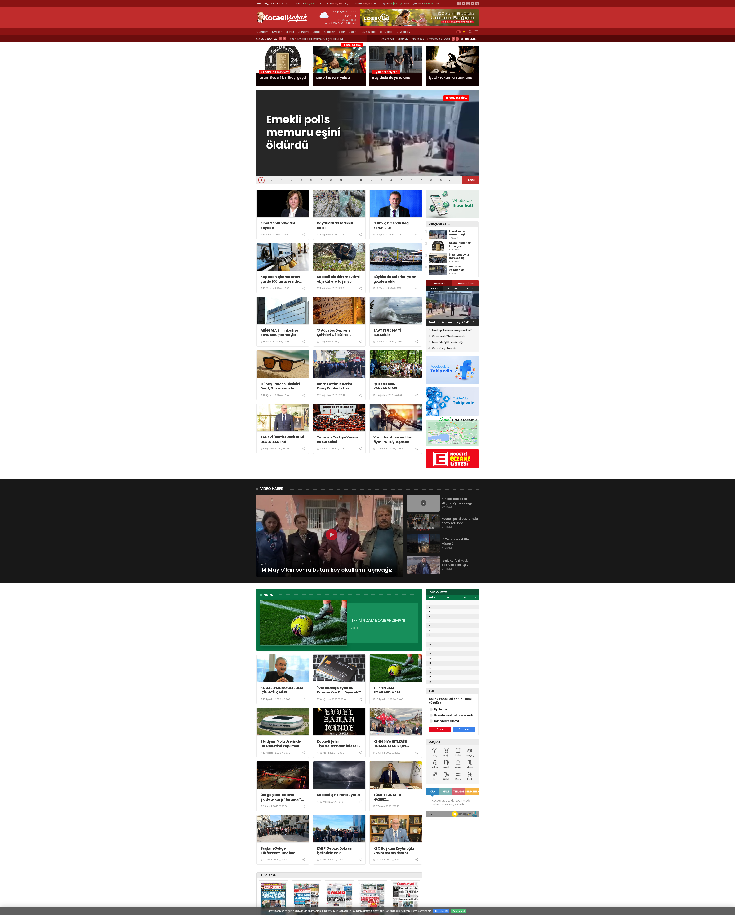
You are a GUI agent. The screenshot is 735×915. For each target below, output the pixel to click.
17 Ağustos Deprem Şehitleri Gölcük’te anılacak (333, 332)
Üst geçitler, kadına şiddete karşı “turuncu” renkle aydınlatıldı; (281, 797)
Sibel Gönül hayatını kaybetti (278, 225)
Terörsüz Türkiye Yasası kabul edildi (337, 439)
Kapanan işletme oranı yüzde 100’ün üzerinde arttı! (280, 279)
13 (381, 180)
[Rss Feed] (477, 3)
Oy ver (440, 729)
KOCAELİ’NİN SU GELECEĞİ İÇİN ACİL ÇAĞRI (282, 690)
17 (420, 180)
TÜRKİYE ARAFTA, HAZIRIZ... (387, 797)
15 (400, 180)
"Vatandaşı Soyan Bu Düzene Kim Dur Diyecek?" (339, 690)
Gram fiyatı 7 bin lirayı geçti (448, 336)
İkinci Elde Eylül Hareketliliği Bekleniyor (447, 322)
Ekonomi (303, 32)
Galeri (388, 32)
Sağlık (316, 32)
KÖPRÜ (444, 38)
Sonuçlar (464, 729)
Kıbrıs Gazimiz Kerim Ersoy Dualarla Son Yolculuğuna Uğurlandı (336, 386)
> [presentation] (284, 38)
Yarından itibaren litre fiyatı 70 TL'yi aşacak (392, 439)
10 (351, 180)
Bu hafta (452, 288)
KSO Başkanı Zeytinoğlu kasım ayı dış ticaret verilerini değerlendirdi (393, 850)
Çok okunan (439, 283)
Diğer (352, 32)
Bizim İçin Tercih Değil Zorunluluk (391, 225)
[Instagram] (468, 3)
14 (390, 180)
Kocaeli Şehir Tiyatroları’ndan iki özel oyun (337, 743)
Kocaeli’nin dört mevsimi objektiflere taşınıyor (338, 279)
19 (440, 180)
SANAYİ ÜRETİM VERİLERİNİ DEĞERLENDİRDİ (282, 439)
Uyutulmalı (441, 709)
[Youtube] (472, 3)
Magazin (329, 32)
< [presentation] (280, 38)
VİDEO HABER (271, 488)
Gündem (262, 32)
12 (371, 180)
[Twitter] (463, 3)
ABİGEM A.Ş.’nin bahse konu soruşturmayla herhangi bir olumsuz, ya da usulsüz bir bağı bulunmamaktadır (282, 332)
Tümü (470, 180)
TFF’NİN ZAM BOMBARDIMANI (386, 690)
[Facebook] (459, 3)
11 (361, 180)
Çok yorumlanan (465, 283)
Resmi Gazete (400, 38)
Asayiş (290, 32)
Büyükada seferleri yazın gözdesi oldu (394, 279)
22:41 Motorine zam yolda (307, 39)
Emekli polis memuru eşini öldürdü (452, 330)
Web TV (405, 32)
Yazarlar (371, 32)
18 (430, 180)
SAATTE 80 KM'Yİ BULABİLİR (387, 332)
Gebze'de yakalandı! (444, 348)
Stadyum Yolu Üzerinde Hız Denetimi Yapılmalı (281, 743)
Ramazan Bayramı (424, 38)
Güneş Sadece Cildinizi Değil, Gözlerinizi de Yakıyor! (280, 386)
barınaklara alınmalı (447, 721)
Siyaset (277, 32)
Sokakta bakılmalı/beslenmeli (453, 715)
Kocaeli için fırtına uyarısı (338, 795)
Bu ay (470, 288)
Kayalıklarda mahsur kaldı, (335, 225)
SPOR (269, 595)
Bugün (434, 288)
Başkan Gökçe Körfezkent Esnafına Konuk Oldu (278, 850)
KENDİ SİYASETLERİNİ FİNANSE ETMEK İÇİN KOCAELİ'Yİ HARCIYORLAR (394, 743)
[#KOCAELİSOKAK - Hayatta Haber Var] (282, 17)
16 (410, 180)
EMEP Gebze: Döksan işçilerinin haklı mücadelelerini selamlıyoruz (334, 850)
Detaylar (440, 911)
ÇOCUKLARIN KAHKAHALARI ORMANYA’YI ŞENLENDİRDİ (394, 386)
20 (450, 180)
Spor (342, 32)
